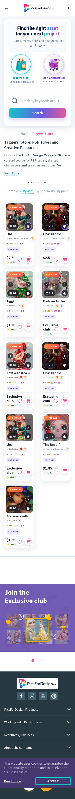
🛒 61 (17, 526)
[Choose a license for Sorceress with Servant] (28, 542)
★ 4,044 (9, 382)
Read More (11, 173)
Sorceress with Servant (19, 516)
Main (24, 134)
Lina (9, 234)
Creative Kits (54, 170)
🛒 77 (17, 311)
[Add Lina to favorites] (19, 260)
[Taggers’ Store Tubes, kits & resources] (21, 64)
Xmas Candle (52, 234)
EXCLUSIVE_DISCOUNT (19, 238)
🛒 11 (53, 243)
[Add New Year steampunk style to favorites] (19, 401)
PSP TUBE (13, 249)
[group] (37, 618)
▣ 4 (59, 311)
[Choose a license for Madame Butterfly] (65, 329)
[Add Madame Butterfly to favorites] (56, 329)
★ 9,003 (9, 526)
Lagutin (13, 520)
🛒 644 (54, 382)
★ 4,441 (9, 311)
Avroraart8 (14, 305)
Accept (53, 781)
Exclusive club (50, 327)
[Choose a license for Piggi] (28, 327)
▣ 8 (22, 311)
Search (37, 113)
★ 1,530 (46, 243)
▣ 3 (22, 382)
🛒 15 (53, 454)
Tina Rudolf (51, 444)
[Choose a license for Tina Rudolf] (65, 470)
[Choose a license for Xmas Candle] (65, 260)
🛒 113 (17, 454)
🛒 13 (17, 382)
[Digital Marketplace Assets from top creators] (54, 64)
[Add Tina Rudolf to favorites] (56, 470)
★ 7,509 (9, 454)
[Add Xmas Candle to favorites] (56, 260)
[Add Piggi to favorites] (19, 327)
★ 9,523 (46, 454)
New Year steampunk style (19, 373)
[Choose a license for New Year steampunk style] (28, 401)
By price (62, 191)
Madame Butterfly (56, 301)
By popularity (45, 191)
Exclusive (50, 305)
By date (28, 191)
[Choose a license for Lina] (28, 260)
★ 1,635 (9, 243)
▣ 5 (21, 243)
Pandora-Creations (55, 449)
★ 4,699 (46, 382)
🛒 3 (16, 243)
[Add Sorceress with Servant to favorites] (19, 542)
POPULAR (16, 207)
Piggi (10, 301)
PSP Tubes (36, 170)
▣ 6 (58, 243)
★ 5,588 (46, 311)
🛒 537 (54, 311)
